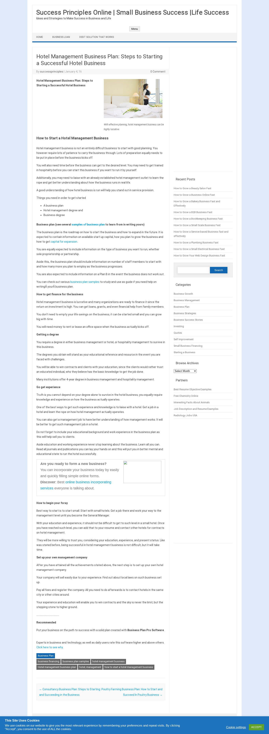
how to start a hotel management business (129, 667)
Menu (134, 28)
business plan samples (84, 281)
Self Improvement (184, 339)
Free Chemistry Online (186, 395)
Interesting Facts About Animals (192, 402)
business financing (48, 661)
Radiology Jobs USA (185, 415)
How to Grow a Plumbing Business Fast (196, 242)
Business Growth (183, 293)
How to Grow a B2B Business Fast (193, 212)
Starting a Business (184, 352)
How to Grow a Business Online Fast (194, 194)
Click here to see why (49, 647)
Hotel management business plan (57, 667)
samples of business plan (88, 224)
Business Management (187, 300)
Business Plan (46, 655)
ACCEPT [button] (256, 727)
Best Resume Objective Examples (192, 389)
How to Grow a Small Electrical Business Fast (199, 249)
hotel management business (108, 661)
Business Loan (61, 37)
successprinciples (51, 71)
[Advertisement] (203, 111)
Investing (179, 326)
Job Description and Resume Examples (196, 408)
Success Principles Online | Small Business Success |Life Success (132, 12)
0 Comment (157, 71)
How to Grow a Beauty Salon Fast (192, 188)
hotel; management (90, 667)
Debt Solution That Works (96, 37)
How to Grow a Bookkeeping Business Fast (198, 218)
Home (39, 37)
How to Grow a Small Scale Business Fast (197, 225)
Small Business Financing (188, 345)
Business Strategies (185, 313)
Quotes (178, 332)
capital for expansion (64, 241)
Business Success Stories (188, 319)
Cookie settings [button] (236, 727)
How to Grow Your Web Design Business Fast (199, 255)
